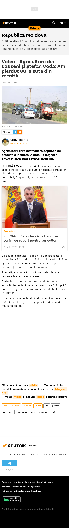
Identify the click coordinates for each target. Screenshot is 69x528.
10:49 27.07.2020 (10, 82)
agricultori (7, 412)
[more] (63, 247)
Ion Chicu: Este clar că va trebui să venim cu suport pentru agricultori (31, 238)
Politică (38, 406)
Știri (46, 406)
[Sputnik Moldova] (10, 24)
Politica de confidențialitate (26, 486)
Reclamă (6, 486)
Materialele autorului (18, 144)
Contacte (48, 482)
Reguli (39, 482)
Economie (34, 454)
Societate (10, 231)
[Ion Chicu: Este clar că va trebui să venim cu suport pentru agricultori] (34, 207)
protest (55, 406)
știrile (33, 385)
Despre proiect (9, 482)
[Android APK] (11, 500)
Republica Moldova (11, 406)
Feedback (36, 490)
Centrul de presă (26, 482)
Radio (40, 397)
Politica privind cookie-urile (16, 490)
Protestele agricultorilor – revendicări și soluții (36, 412)
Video (18, 397)
